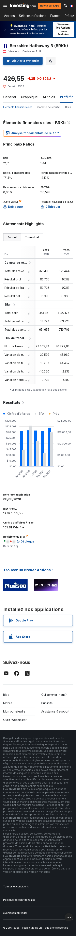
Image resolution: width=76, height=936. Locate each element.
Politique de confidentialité (19, 899)
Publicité (47, 703)
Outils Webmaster (15, 719)
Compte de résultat (48, 107)
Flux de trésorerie (15, 338)
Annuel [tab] (12, 237)
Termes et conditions (16, 886)
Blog (6, 694)
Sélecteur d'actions (32, 16)
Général (9, 97)
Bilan (68, 107)
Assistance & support (55, 711)
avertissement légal (15, 912)
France (55, 16)
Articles (49, 97)
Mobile (7, 703)
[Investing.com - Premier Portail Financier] (23, 5)
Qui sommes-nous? (54, 694)
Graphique (29, 97)
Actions (9, 16)
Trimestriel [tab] (32, 237)
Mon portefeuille (14, 711)
